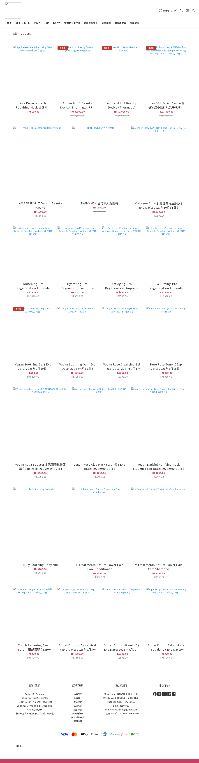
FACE (37, 23)
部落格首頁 (120, 23)
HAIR (46, 23)
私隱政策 (78, 705)
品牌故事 (134, 23)
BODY (56, 23)
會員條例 (78, 701)
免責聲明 (78, 697)
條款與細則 (77, 713)
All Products (23, 23)
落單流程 (106, 23)
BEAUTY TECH (72, 23)
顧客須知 (78, 709)
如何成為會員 (91, 23)
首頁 (9, 23)
